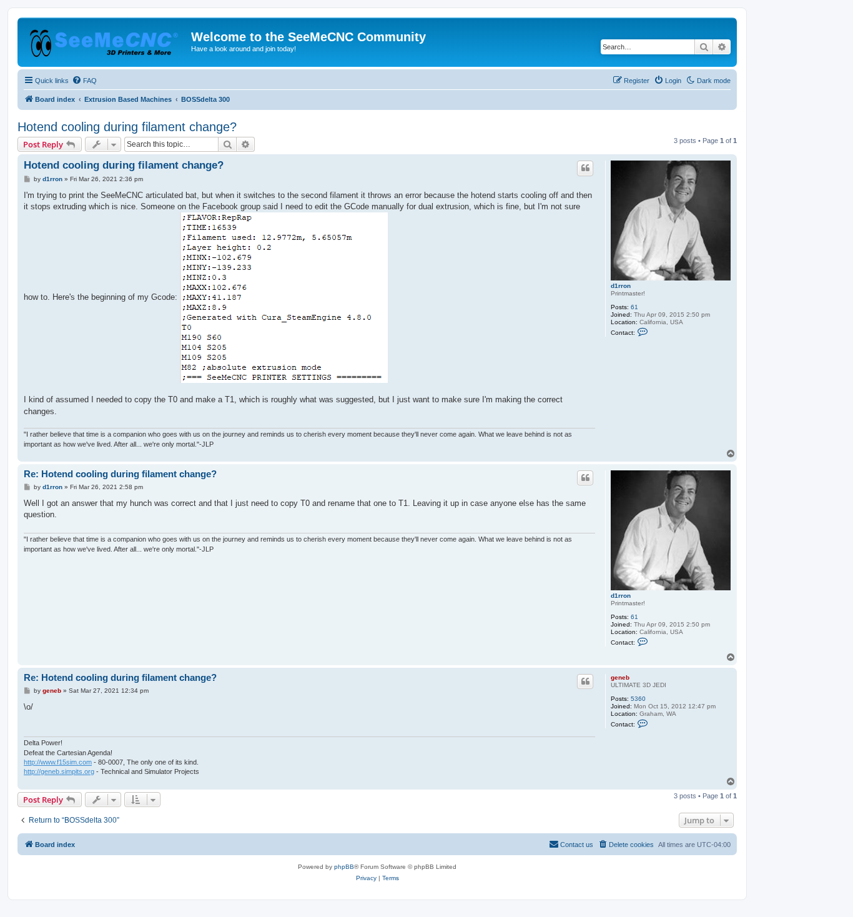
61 (634, 307)
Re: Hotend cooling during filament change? (120, 473)
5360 (638, 698)
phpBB (344, 866)
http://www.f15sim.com (58, 762)
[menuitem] (84, 80)
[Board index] (106, 41)
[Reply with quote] (585, 168)
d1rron (621, 285)
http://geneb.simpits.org (59, 771)
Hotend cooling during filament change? (127, 127)
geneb (620, 677)
